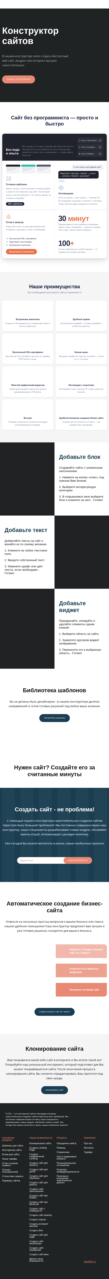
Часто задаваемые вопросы (67, 1157)
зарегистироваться (78, 860)
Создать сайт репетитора (36, 1242)
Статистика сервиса (12, 1176)
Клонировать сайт (54, 1090)
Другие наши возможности (36, 1260)
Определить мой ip (66, 1143)
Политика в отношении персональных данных (64, 1179)
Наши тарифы (9, 1159)
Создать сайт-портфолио (36, 1249)
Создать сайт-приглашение (36, 1190)
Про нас (88, 1143)
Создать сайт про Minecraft (38, 1203)
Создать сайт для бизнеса (38, 1164)
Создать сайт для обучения (38, 1177)
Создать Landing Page (38, 1149)
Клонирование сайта (40, 1143)
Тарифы (88, 1152)
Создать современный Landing (36, 1156)
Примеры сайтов (11, 1181)
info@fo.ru (90, 1262)
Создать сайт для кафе (38, 1236)
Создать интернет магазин (38, 1225)
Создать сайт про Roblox (38, 1196)
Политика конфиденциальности (68, 1171)
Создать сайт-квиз (39, 1254)
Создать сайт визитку (40, 1215)
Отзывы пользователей (10, 1171)
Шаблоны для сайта (12, 1146)
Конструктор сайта (12, 1150)
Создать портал (37, 1219)
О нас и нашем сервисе (10, 1164)
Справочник (63, 1152)
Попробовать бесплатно (21, 252)
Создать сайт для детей (38, 1170)
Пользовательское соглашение (66, 1164)
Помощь (61, 1148)
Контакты (89, 1148)
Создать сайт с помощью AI (37, 1210)
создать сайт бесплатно (19, 79)
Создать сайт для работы (38, 1183)
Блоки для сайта (10, 1154)
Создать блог (36, 1230)
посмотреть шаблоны (54, 718)
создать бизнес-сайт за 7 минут (54, 1012)
